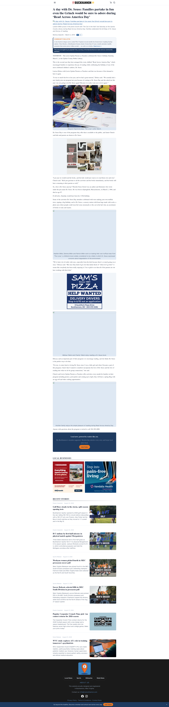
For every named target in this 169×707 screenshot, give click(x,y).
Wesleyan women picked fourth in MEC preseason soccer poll (69, 561)
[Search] (114, 2)
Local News (68, 678)
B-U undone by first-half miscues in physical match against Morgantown (68, 534)
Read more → (97, 46)
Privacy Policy (72, 700)
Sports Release (57, 556)
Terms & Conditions (84, 700)
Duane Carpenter (58, 503)
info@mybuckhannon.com (88, 692)
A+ (80, 35)
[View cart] (111, 3)
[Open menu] (55, 2)
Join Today (108, 704)
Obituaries (88, 678)
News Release (57, 637)
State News (100, 678)
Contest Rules (97, 700)
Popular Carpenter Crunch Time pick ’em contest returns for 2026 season (70, 615)
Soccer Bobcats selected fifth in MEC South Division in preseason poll (68, 588)
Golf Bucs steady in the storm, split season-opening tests (71, 508)
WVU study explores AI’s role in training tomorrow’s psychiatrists (70, 642)
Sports (79, 678)
